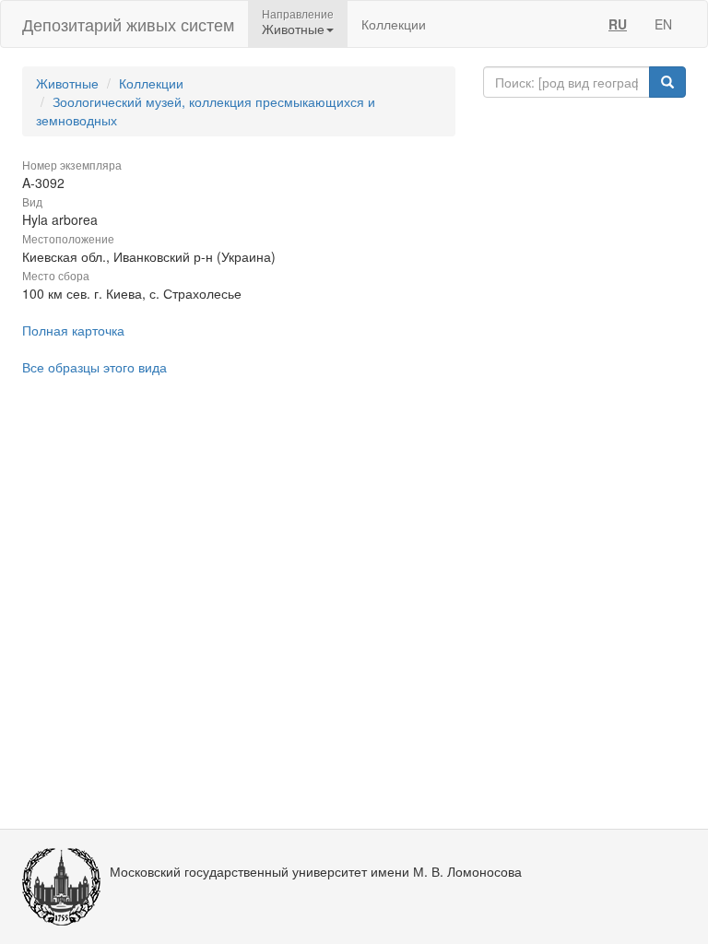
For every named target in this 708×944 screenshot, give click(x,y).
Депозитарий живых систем (128, 24)
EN (663, 24)
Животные (67, 83)
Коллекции (393, 24)
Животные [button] (293, 28)
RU (617, 24)
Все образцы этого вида (94, 367)
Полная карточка (73, 330)
